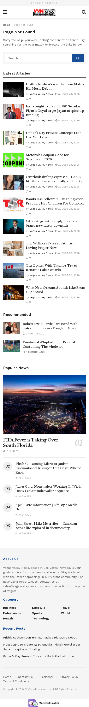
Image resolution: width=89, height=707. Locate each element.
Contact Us (25, 676)
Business (9, 607)
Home (6, 24)
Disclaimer (46, 676)
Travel (65, 607)
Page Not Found (23, 24)
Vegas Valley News (41, 94)
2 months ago (34, 333)
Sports (37, 613)
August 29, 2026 (68, 94)
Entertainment (14, 613)
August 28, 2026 (68, 253)
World (65, 613)
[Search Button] (78, 58)
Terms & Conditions (16, 681)
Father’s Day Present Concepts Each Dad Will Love (39, 656)
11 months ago (35, 352)
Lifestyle (38, 607)
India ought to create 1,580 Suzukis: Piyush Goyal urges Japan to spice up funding (55, 110)
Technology (40, 618)
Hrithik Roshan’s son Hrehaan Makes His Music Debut (40, 637)
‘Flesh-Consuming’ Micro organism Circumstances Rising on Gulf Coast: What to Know (48, 468)
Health (8, 618)
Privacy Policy (69, 676)
